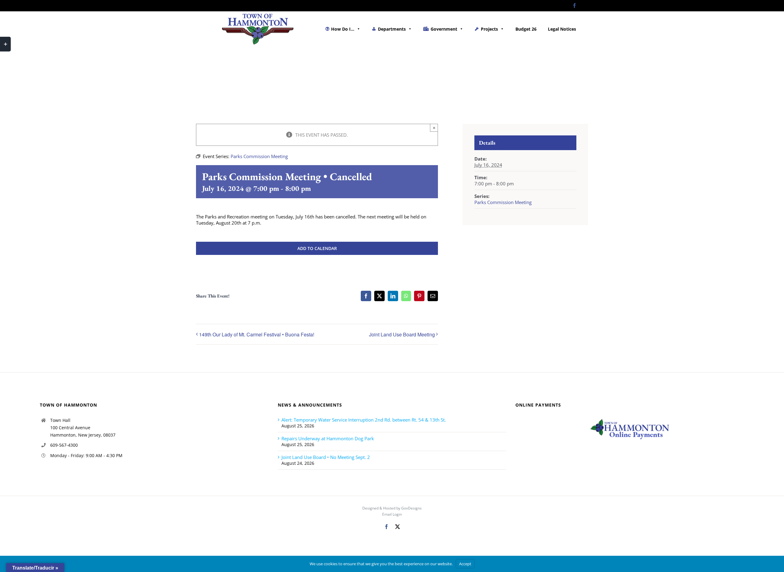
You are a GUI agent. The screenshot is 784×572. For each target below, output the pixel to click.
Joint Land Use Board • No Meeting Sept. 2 (325, 457)
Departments (392, 29)
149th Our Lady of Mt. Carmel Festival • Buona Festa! (256, 334)
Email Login (392, 514)
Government (444, 29)
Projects (489, 29)
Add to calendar (317, 248)
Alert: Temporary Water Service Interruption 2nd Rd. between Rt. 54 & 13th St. (363, 420)
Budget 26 (526, 29)
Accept (465, 563)
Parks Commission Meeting (503, 202)
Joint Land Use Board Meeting (402, 334)
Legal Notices (562, 29)
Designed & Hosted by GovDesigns (392, 508)
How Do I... (342, 29)
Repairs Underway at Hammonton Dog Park (327, 438)
